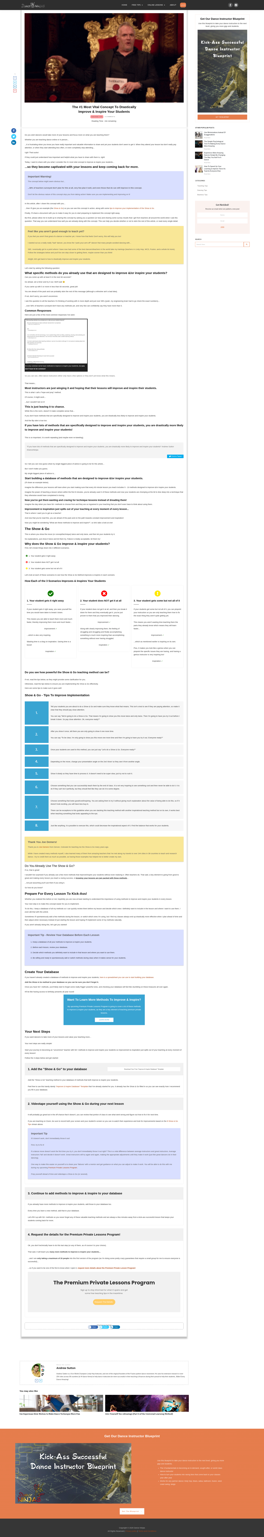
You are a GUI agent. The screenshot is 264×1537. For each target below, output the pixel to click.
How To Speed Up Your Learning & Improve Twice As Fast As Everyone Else (214, 168)
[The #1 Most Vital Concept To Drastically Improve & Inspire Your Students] (104, 58)
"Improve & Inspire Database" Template (72, 1086)
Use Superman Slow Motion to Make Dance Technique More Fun (61, 1406)
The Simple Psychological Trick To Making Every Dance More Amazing (214, 144)
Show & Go (58, 208)
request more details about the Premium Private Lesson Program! (107, 1268)
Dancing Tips (202, 190)
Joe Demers (44, 847)
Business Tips (202, 195)
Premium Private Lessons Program (62, 1168)
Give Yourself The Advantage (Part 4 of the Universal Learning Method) (147, 1406)
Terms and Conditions (147, 1531)
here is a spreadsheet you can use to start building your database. (127, 977)
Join (222, 227)
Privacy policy (131, 1531)
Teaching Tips (202, 186)
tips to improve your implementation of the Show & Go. (132, 208)
